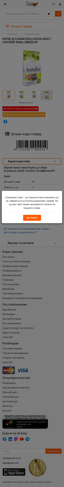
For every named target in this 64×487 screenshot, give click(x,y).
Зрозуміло (32, 217)
